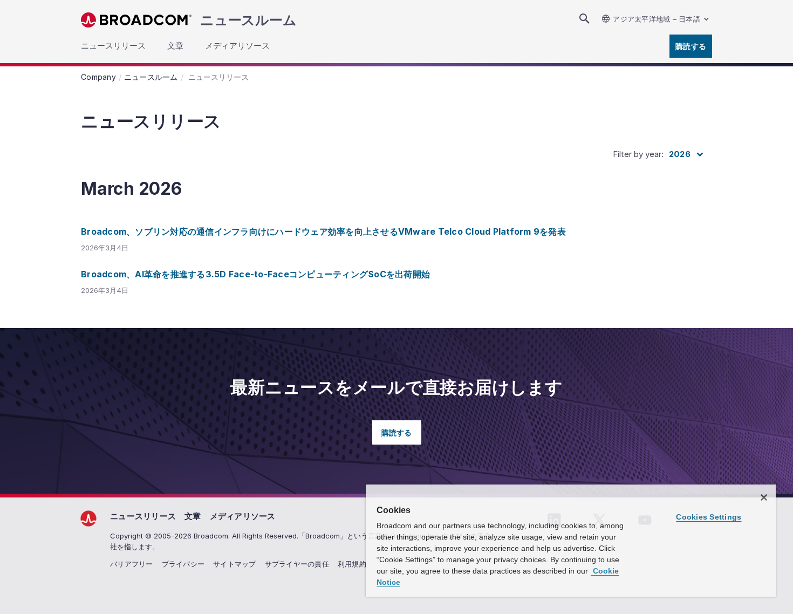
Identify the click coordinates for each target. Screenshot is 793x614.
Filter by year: (638, 154)
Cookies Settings (708, 517)
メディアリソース (243, 516)
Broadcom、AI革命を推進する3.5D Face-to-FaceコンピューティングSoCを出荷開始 (255, 274)
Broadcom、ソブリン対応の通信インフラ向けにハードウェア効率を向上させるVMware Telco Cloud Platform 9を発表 (323, 231)
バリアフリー (131, 564)
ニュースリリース (143, 516)
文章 (192, 516)
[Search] (584, 18)
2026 (680, 154)
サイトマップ (234, 564)
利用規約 (352, 564)
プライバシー (183, 564)
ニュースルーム (248, 20)
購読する (690, 46)
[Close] (764, 497)
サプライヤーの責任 (297, 564)
